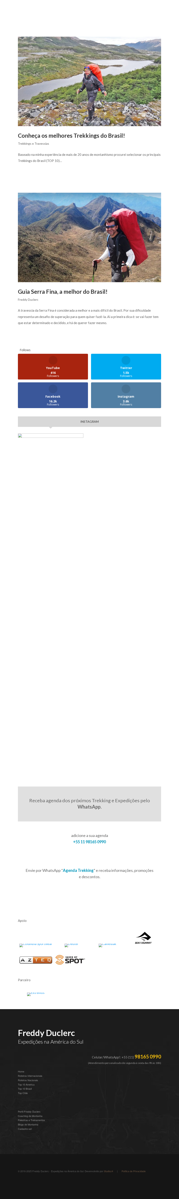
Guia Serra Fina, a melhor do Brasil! (63, 291)
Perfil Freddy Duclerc (29, 1111)
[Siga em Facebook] (47, 1182)
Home (21, 1071)
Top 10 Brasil (25, 1088)
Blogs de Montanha (28, 1124)
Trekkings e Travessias (33, 143)
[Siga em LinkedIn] (30, 1182)
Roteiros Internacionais (30, 1075)
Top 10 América (26, 1084)
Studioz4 (108, 1171)
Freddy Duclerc (28, 299)
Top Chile (23, 1093)
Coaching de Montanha (30, 1116)
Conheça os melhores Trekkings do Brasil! (71, 135)
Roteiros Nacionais (28, 1080)
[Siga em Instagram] (21, 1182)
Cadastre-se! (25, 1128)
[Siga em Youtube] (38, 1182)
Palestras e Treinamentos (31, 1120)
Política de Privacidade (134, 1171)
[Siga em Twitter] (56, 1182)
